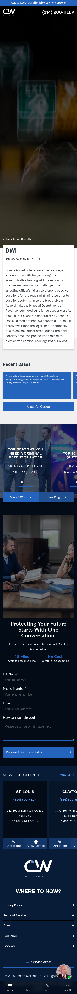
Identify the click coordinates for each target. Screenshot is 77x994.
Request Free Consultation (24, 752)
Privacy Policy (13, 905)
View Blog (53, 497)
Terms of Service (15, 915)
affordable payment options (49, 2)
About (8, 925)
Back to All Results (18, 239)
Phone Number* (14, 688)
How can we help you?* (20, 718)
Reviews (9, 946)
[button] (38, 962)
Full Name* (11, 674)
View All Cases (38, 406)
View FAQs (18, 497)
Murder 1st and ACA (37, 385)
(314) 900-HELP (58, 12)
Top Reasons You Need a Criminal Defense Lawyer (25, 461)
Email (6, 703)
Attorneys (10, 935)
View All (65, 775)
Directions (13, 845)
